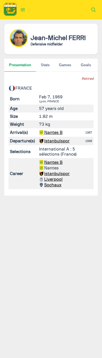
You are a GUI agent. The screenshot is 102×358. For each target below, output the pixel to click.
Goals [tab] (86, 65)
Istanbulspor (57, 140)
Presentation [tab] (20, 65)
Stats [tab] (45, 65)
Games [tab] (65, 65)
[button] (23, 9)
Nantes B (53, 132)
